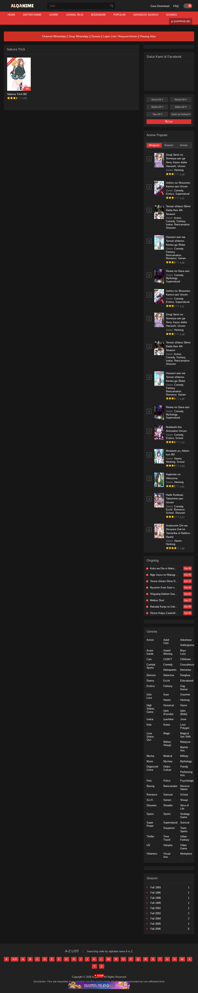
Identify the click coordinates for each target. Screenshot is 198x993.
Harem (178, 458)
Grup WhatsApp (78, 36)
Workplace (186, 853)
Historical (168, 705)
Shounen (171, 227)
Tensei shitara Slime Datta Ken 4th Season (178, 210)
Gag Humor (184, 688)
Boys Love (183, 652)
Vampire (167, 845)
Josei (183, 719)
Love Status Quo (150, 736)
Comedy (178, 190)
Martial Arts (184, 749)
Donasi (95, 36)
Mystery (167, 761)
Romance (171, 258)
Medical (167, 756)
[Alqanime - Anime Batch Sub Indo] (23, 8)
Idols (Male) (183, 712)
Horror (183, 705)
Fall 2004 (155, 918)
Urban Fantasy (184, 838)
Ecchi (169, 509)
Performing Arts (186, 774)
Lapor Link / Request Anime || (121, 36)
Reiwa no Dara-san (177, 270)
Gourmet (185, 694)
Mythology (171, 278)
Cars (149, 659)
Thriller (150, 836)
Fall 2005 (155, 923)
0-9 (15, 959)
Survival (184, 822)
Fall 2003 (155, 913)
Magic (166, 733)
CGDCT (167, 659)
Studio (156, 107)
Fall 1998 (155, 897)
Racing (150, 786)
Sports (167, 813)
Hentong (178, 170)
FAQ (176, 6)
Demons (151, 675)
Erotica (170, 193)
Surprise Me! (181, 21)
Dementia (185, 669)
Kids (149, 724)
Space (150, 813)
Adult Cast (166, 641)
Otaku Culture (167, 768)
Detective (168, 675)
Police (166, 780)
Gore (166, 694)
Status (179, 107)
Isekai (169, 224)
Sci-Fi (150, 800)
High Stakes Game (150, 708)
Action (177, 217)
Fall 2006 (155, 928)
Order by (180, 114)
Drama (150, 680)
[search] (112, 6)
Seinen (182, 258)
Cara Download (159, 6)
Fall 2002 (155, 908)
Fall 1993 (155, 887)
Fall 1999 (155, 902)
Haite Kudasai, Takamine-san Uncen (175, 498)
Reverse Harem (184, 788)
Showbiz (168, 805)
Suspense (169, 828)
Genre (156, 99)
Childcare (185, 659)
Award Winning (167, 652)
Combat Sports (151, 666)
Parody (184, 766)
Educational (186, 680)
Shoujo (184, 800)
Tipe (156, 114)
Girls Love (149, 696)
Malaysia (185, 741)
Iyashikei (168, 719)
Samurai (168, 794)
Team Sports (184, 830)
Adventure (186, 639)
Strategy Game (185, 815)
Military (184, 756)
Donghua (185, 675)
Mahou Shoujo (167, 743)
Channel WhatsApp (54, 36)
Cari (170, 121)
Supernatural (182, 193)
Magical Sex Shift (185, 735)
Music (150, 761)
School (179, 438)
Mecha (150, 756)
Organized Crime (152, 768)
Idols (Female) (168, 712)
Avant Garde (150, 652)
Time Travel (166, 838)
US (148, 845)
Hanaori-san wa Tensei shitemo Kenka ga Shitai (175, 240)
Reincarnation (181, 224)
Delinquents (170, 669)
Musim (180, 99)
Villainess (152, 853)
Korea (166, 724)
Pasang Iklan (148, 36)
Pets (149, 780)
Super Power (150, 824)
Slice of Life (184, 807)
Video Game (183, 847)
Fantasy (181, 221)
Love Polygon (184, 726)
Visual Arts (166, 855)
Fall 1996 (155, 892)
